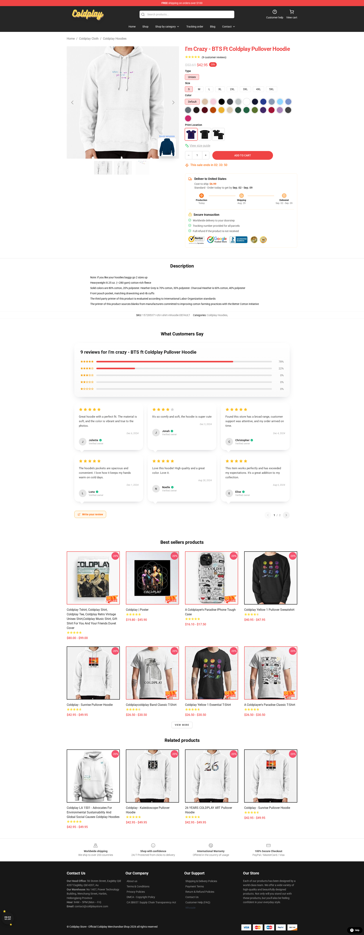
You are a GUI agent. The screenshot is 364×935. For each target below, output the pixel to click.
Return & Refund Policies (199, 891)
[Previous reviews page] (267, 515)
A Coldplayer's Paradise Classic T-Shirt (269, 705)
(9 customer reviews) (214, 57)
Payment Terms (194, 886)
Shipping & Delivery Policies (201, 881)
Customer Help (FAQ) (197, 902)
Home (71, 38)
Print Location (193, 124)
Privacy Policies (136, 891)
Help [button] (357, 930)
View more (182, 725)
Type (188, 70)
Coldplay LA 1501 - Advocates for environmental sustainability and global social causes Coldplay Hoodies (93, 812)
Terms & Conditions (138, 886)
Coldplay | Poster (137, 610)
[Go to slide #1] (103, 168)
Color (188, 95)
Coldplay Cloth (89, 38)
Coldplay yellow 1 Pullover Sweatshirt (269, 610)
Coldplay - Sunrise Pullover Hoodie (90, 705)
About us (132, 881)
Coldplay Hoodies (114, 38)
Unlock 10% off (7, 918)
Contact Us (191, 897)
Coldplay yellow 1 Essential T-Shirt (208, 705)
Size (187, 83)
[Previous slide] (73, 102)
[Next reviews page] (286, 515)
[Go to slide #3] (142, 168)
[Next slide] (173, 102)
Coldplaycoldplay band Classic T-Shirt (151, 705)
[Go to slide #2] (123, 168)
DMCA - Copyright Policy (141, 897)
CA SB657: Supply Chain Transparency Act (151, 902)
